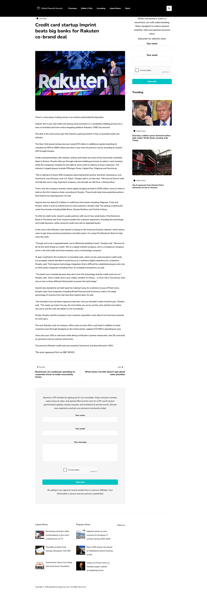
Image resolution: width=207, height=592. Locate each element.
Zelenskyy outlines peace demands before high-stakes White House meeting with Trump (151, 138)
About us (121, 525)
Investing (101, 8)
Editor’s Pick (86, 8)
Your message (80, 442)
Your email (152, 55)
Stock (127, 8)
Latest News (115, 8)
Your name (152, 43)
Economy (73, 8)
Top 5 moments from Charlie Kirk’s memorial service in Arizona (148, 186)
